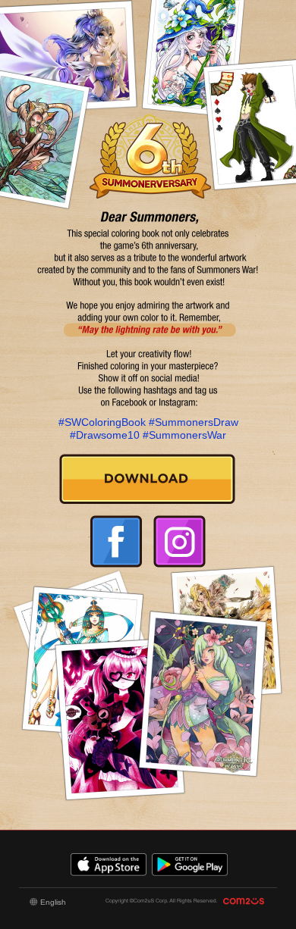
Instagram (179, 541)
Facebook (116, 541)
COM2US (245, 902)
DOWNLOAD (147, 479)
